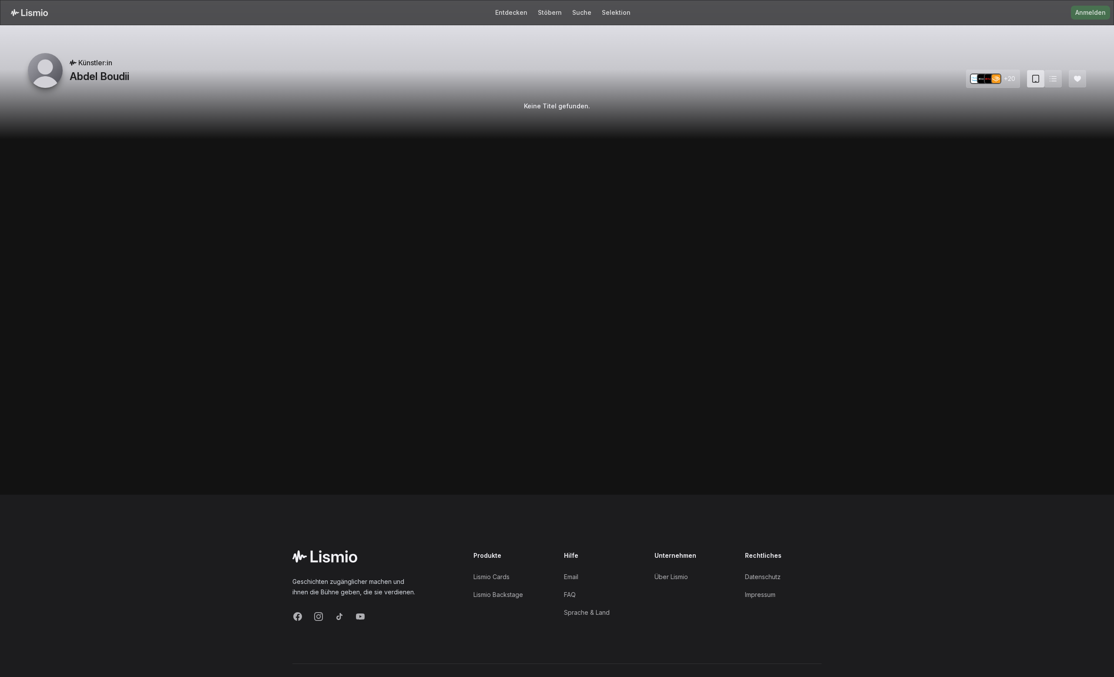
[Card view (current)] (1035, 78)
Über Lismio (671, 576)
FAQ (570, 594)
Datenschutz (763, 576)
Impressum (760, 594)
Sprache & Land (587, 612)
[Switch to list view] (1053, 78)
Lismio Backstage (498, 594)
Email (571, 576)
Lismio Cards (491, 576)
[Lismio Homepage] (29, 12)
